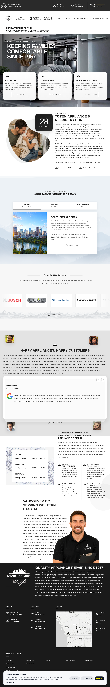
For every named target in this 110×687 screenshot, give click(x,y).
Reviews (75, 18)
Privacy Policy (10, 682)
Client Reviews (70, 660)
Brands (96, 18)
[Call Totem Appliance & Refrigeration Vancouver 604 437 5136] (41, 628)
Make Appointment (14, 4)
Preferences (74, 678)
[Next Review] (103, 380)
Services (66, 18)
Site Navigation (11, 667)
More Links (104, 18)
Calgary (53, 237)
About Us (9, 660)
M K (7, 388)
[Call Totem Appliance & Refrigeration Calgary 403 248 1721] (41, 613)
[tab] (27, 206)
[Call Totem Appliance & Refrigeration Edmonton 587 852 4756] (41, 620)
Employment (89, 660)
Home (59, 18)
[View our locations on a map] (74, 629)
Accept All (99, 678)
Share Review (30, 664)
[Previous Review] (98, 380)
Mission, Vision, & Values (14, 671)
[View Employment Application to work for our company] (77, 5)
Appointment (30, 660)
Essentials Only (87, 678)
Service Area (85, 18)
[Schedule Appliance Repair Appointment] (71, 470)
